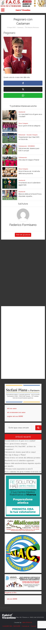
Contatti (33, 626)
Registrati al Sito (10, 593)
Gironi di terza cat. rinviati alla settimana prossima (22, 458)
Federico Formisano (33, 27)
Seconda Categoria (32, 135)
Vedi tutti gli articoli (23, 235)
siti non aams (11, 408)
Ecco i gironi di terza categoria (29, 126)
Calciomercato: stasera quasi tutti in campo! (20, 452)
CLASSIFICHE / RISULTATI (11, 626)
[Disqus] (23, 273)
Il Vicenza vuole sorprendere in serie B (19, 469)
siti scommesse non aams (16, 412)
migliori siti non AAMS (15, 416)
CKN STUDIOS (27, 622)
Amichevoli (22, 112)
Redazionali (22, 135)
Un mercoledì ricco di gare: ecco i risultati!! (20, 441)
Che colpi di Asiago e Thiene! (29, 160)
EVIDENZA (31, 146)
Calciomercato (23, 146)
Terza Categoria (23, 123)
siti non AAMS (12, 599)
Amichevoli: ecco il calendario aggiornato (19, 461)
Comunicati (25, 626)
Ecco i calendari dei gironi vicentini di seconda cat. (23, 472)
